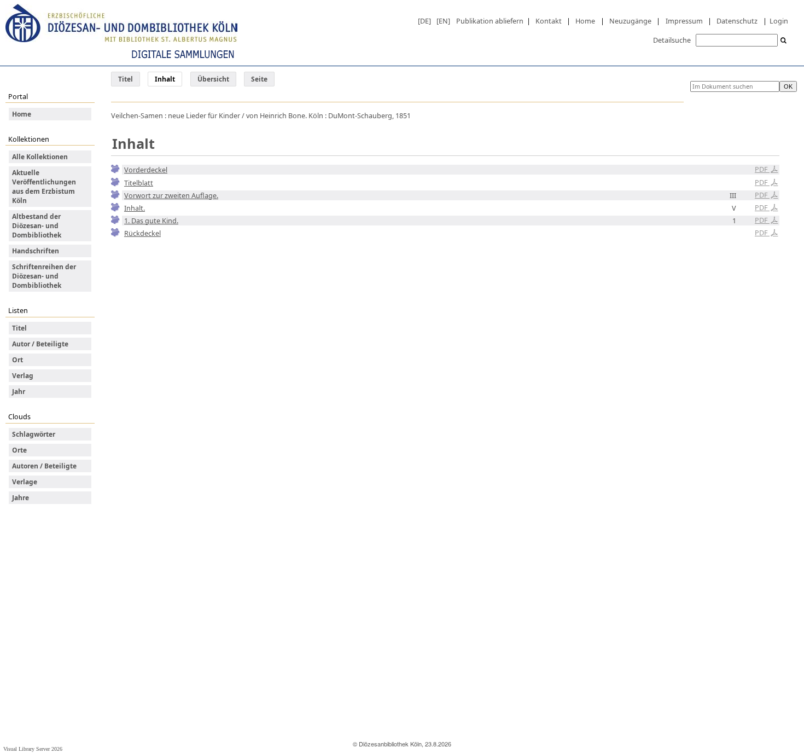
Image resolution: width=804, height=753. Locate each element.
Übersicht (213, 79)
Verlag (22, 375)
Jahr (18, 391)
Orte (19, 450)
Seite (259, 79)
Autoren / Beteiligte (44, 466)
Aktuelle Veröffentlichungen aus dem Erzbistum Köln (44, 186)
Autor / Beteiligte (40, 344)
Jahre (20, 497)
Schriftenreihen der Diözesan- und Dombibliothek (44, 276)
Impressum (684, 21)
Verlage (24, 481)
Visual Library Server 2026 (32, 749)
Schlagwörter (33, 434)
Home (585, 21)
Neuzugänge (630, 21)
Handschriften (35, 251)
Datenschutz (737, 21)
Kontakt (548, 21)
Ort (17, 359)
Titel (125, 79)
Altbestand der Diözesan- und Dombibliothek (36, 226)
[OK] (784, 40)
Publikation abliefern (489, 21)
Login (779, 21)
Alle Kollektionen (40, 156)
